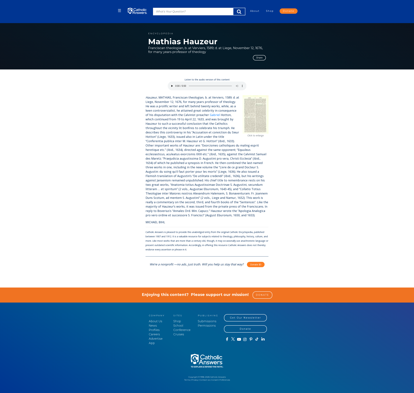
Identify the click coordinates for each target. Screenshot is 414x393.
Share (259, 57)
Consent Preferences (220, 380)
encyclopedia (160, 33)
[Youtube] (239, 339)
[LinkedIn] (263, 339)
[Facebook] (227, 339)
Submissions (207, 321)
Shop (270, 11)
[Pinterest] (251, 339)
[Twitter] (233, 339)
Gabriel (215, 115)
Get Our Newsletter (245, 317)
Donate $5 (255, 264)
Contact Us (205, 380)
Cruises (178, 334)
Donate (288, 11)
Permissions (207, 325)
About (255, 11)
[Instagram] (245, 339)
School (178, 325)
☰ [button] (119, 10)
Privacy (194, 380)
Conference (182, 330)
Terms (187, 380)
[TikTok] (257, 339)
